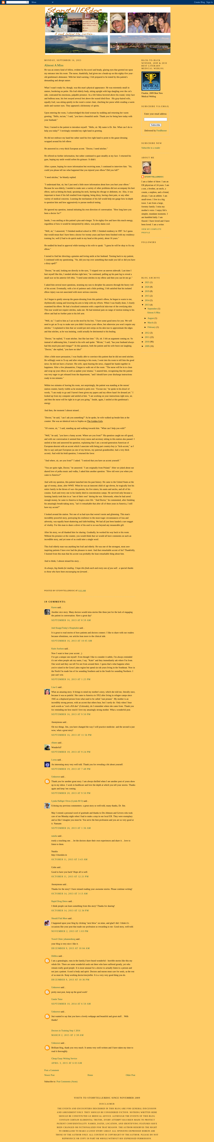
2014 (147, 300)
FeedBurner (162, 130)
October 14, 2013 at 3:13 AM (69, 893)
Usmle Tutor (57, 999)
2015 (147, 296)
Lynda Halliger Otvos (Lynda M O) (67, 801)
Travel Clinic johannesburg (63, 939)
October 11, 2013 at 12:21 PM (70, 876)
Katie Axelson (57, 648)
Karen (54, 607)
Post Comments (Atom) (67, 1081)
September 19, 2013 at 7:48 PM (70, 769)
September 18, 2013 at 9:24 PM (70, 752)
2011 (147, 337)
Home (90, 1075)
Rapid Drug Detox (59, 901)
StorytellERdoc (154, 177)
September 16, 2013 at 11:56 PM (71, 735)
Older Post (130, 1075)
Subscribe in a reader (150, 148)
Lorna (54, 759)
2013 (147, 304)
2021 (147, 282)
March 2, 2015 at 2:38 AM (67, 1035)
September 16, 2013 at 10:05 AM (71, 640)
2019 (147, 291)
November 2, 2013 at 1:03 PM (69, 931)
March (151, 322)
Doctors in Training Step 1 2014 (65, 1030)
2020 (147, 287)
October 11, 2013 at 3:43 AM (69, 859)
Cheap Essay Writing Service (64, 1058)
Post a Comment (51, 1070)
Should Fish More (59, 918)
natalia (54, 836)
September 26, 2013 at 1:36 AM (71, 828)
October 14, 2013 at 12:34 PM (70, 910)
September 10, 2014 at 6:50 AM (71, 1004)
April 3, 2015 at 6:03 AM (66, 1063)
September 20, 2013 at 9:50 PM (70, 793)
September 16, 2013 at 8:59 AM (71, 620)
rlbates (54, 742)
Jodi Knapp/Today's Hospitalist (65, 628)
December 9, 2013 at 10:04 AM (70, 948)
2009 (147, 346)
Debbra (54, 956)
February (152, 327)
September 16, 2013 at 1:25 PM (70, 679)
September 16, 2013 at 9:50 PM (70, 714)
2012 (147, 333)
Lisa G (54, 687)
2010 (147, 341)
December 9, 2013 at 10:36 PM (70, 979)
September (153, 308)
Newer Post (49, 1075)
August (151, 318)
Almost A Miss (53, 65)
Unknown (55, 776)
